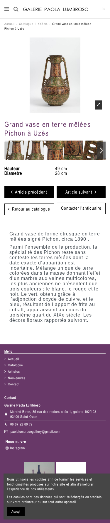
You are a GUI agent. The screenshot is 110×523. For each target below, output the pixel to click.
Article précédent (30, 191)
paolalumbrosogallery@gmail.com (35, 432)
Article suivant (79, 191)
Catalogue (15, 365)
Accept (15, 512)
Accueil (13, 359)
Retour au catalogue (30, 208)
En (104, 9)
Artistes (14, 372)
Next (101, 150)
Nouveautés (17, 378)
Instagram (17, 448)
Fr (95, 9)
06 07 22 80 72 (21, 424)
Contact (14, 384)
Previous (8, 150)
